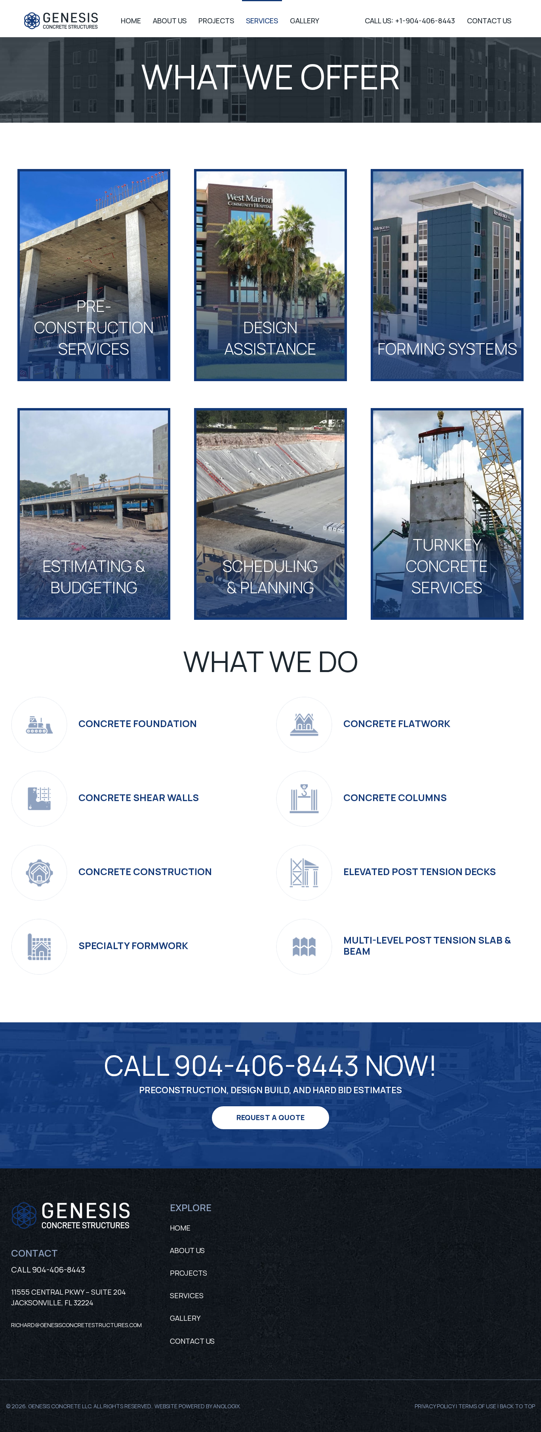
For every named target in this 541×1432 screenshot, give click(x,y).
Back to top (517, 1406)
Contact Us (192, 1341)
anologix (226, 1406)
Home (180, 1228)
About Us (187, 1250)
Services (187, 1295)
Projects (188, 1273)
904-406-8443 (58, 1269)
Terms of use (477, 1406)
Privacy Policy (435, 1406)
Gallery (185, 1318)
